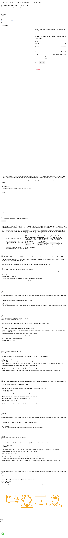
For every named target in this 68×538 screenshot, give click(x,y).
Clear (46, 58)
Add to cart (42, 62)
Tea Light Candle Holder (29, 241)
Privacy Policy (8, 513)
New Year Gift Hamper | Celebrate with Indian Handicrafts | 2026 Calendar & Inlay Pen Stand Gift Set (25, 264)
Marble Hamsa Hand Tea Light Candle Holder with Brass (30, 237)
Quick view (29, 250)
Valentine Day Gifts (7, 303)
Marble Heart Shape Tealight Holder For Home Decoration (43, 237)
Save (39, 69)
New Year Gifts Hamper (8, 266)
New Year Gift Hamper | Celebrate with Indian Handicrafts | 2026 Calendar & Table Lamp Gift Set (24, 356)
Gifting (38, 29)
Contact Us (25, 513)
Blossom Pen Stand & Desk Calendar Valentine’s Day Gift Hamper (17, 300)
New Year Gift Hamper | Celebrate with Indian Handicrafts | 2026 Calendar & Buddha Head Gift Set (25, 442)
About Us (20, 513)
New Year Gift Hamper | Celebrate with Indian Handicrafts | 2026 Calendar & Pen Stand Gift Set (24, 388)
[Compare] (26, 250)
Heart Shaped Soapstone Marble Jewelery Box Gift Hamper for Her (17, 479)
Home (36, 29)
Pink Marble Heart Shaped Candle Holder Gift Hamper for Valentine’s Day (19, 422)
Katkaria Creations (63, 46)
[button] (28, 244)
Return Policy (15, 513)
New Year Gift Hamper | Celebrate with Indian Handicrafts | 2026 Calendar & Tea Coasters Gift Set (25, 323)
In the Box (37, 57)
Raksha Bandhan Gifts (44, 29)
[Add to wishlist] (31, 250)
